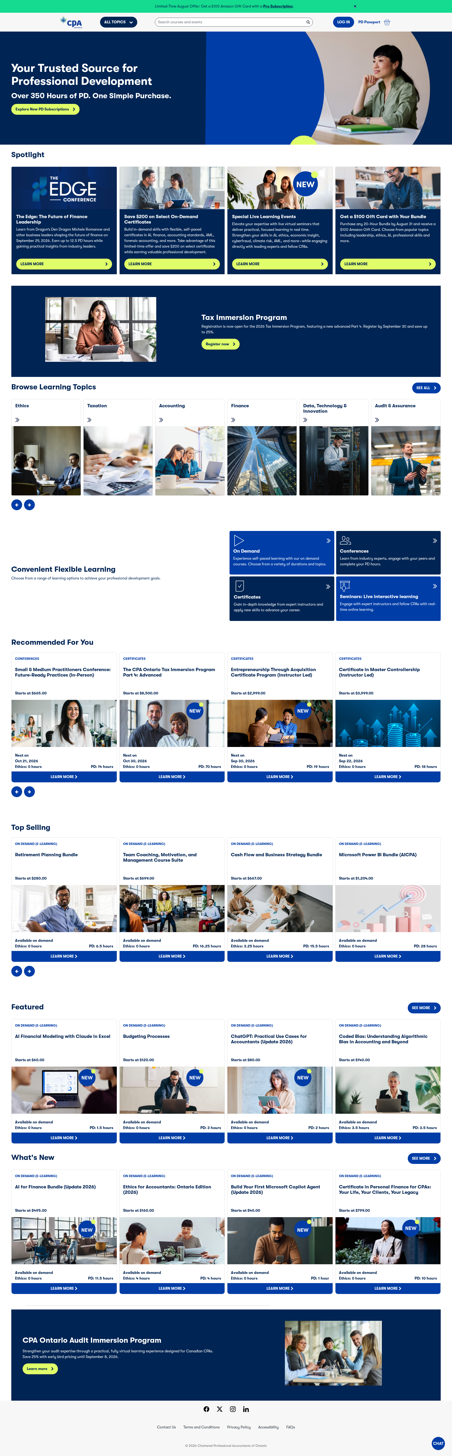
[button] (438, 1443)
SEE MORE (421, 1008)
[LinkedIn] (246, 1409)
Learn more (37, 1369)
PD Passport (369, 22)
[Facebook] (206, 1409)
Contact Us (166, 1427)
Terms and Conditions (201, 1427)
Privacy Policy (239, 1427)
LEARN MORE (32, 264)
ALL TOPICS (114, 22)
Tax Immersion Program (183, 6)
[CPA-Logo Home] (71, 22)
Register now (217, 344)
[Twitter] (219, 1409)
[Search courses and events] (308, 22)
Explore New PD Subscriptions (42, 109)
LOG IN (343, 22)
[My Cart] (387, 22)
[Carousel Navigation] (226, 504)
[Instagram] (232, 1409)
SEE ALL (423, 388)
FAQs (290, 1427)
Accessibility (268, 1427)
